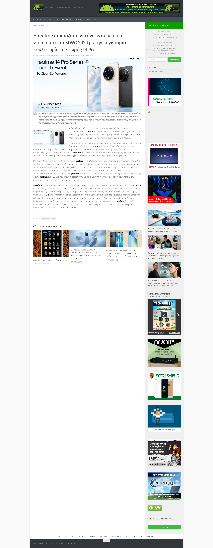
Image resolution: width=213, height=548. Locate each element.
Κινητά (43, 25)
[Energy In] (164, 499)
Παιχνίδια (79, 19)
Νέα (35, 25)
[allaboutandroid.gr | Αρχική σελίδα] (38, 7)
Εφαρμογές (67, 19)
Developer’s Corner (119, 536)
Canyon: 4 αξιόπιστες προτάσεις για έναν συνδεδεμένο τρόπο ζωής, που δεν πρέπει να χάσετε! (163, 255)
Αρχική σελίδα (39, 19)
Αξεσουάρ (103, 536)
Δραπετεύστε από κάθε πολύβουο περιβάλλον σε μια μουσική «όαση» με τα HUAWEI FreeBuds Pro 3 (163, 283)
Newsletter (150, 536)
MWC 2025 (45, 219)
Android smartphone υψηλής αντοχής (50, 260)
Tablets (92, 536)
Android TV (137, 536)
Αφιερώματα (53, 19)
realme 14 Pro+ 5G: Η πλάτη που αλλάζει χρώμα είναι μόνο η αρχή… (163, 229)
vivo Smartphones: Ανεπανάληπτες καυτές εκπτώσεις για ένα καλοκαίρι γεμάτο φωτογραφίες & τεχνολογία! (122, 253)
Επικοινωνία (91, 19)
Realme (53, 219)
